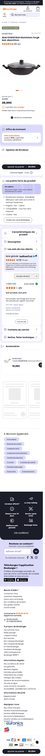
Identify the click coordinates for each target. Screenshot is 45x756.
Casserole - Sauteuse (18, 22)
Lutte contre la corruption (14, 686)
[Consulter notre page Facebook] (27, 558)
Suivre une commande (13, 599)
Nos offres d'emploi (12, 708)
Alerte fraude (9, 699)
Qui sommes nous (11, 630)
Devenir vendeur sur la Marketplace (18, 719)
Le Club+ (21, 107)
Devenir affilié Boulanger (14, 713)
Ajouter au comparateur (23, 117)
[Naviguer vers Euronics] (21, 723)
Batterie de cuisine (14, 444)
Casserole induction (15, 458)
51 (19, 44)
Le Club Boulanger (11, 646)
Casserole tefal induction (17, 453)
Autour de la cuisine (10, 28)
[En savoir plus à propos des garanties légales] (31, 172)
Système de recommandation (16, 680)
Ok (36, 551)
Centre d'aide (9, 607)
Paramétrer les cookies (13, 675)
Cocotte (10, 462)
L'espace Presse (10, 635)
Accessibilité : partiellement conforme (20, 689)
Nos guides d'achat (12, 605)
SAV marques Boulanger (14, 644)
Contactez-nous (11, 593)
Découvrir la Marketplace (14, 716)
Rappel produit (10, 696)
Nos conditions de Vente (14, 664)
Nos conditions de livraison (15, 602)
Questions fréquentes (13, 596)
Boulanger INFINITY (11, 655)
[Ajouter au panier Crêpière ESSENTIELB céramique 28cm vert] (41, 365)
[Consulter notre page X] (31, 558)
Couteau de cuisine (27, 462)
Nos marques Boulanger (14, 641)
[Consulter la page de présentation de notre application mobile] (9, 580)
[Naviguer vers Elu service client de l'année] (21, 730)
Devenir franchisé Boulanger (15, 710)
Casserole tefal (13, 448)
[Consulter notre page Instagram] (36, 558)
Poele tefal (11, 471)
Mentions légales (11, 669)
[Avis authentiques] (27, 256)
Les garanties (9, 666)
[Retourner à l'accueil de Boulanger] (10, 9)
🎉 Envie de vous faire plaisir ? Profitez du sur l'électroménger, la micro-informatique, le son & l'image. (21, 2)
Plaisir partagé (10, 632)
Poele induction (28, 471)
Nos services (9, 638)
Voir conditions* (21, 532)
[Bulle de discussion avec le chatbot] (37, 742)
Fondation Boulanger (12, 649)
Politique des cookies (12, 678)
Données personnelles (13, 672)
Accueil (4, 22)
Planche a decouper (15, 467)
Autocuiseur (11, 439)
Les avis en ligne (10, 683)
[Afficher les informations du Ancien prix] (12, 96)
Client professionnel (12, 652)
